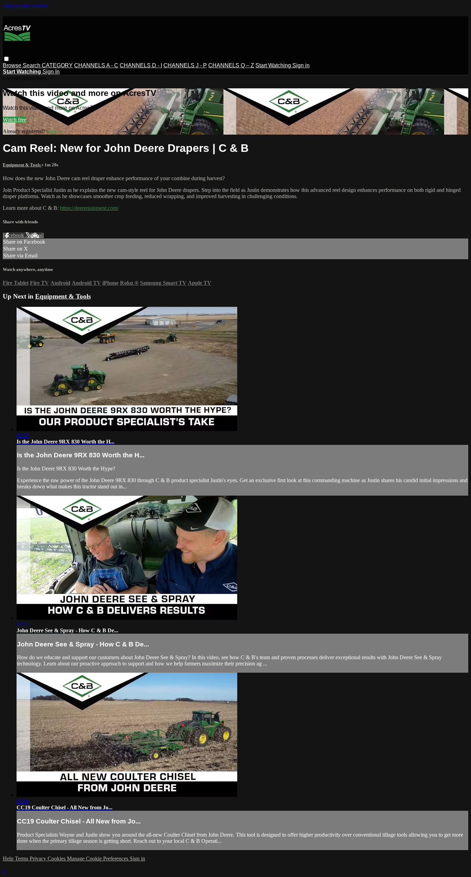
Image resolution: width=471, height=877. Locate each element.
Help (9, 858)
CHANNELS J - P (185, 65)
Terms (22, 858)
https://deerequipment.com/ (89, 208)
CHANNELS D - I (141, 65)
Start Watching (273, 65)
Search (32, 65)
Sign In (51, 72)
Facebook (14, 235)
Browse (13, 65)
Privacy (39, 858)
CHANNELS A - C (96, 65)
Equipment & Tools (22, 164)
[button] (6, 59)
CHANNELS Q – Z (231, 65)
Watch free (14, 120)
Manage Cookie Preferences (98, 858)
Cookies (57, 858)
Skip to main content (25, 6)
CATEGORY (57, 65)
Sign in (301, 65)
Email (37, 235)
